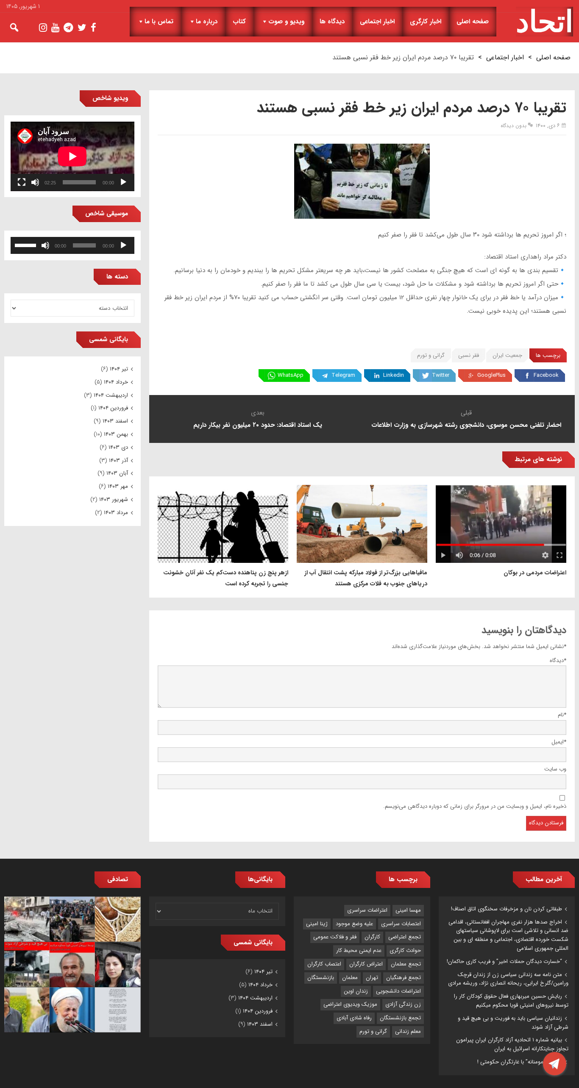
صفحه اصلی (473, 22)
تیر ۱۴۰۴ (119, 369)
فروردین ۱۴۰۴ (113, 407)
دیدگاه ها (332, 22)
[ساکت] (35, 182)
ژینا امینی (317, 923)
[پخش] (123, 182)
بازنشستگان (320, 977)
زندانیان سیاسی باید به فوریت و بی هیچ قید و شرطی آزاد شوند (513, 1023)
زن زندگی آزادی (403, 1004)
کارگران (372, 936)
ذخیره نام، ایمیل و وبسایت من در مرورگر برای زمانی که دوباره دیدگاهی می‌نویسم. (474, 806)
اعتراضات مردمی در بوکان (535, 572)
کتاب (239, 22)
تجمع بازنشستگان (400, 1017)
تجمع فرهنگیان (403, 977)
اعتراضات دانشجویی (398, 991)
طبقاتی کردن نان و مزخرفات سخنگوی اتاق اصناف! (506, 908)
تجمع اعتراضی (404, 936)
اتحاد (544, 21)
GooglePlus (491, 375)
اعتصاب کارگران (324, 964)
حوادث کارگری (405, 950)
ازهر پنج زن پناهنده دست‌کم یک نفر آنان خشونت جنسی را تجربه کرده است (225, 578)
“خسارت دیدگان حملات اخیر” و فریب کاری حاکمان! (504, 961)
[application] (72, 156)
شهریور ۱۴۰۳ (113, 499)
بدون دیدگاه (513, 126)
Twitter (440, 375)
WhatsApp (290, 375)
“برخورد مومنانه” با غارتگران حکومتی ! (519, 1061)
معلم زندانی (408, 1031)
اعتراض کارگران (366, 964)
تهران (372, 977)
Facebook (546, 375)
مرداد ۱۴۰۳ (116, 512)
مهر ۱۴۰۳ (118, 486)
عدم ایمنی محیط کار (358, 950)
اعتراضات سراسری (367, 910)
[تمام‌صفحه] (21, 182)
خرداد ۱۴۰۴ (116, 382)
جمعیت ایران (507, 355)
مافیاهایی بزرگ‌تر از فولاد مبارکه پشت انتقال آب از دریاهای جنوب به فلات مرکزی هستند (365, 578)
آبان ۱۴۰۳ (117, 473)
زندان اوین (356, 991)
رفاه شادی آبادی (354, 1017)
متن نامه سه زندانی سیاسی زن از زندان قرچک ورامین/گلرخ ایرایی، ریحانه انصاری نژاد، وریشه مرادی (508, 979)
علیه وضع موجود (354, 923)
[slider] (27, 244)
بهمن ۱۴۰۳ (116, 434)
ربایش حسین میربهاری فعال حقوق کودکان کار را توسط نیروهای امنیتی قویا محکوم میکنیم (511, 1001)
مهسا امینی (408, 910)
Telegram (343, 375)
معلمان (350, 977)
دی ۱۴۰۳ (118, 447)
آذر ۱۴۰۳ (118, 460)
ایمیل (558, 741)
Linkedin (393, 375)
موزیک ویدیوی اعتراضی (350, 1004)
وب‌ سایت (555, 769)
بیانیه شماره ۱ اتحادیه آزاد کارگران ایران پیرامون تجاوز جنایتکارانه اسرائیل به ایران (512, 1044)
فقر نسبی (468, 355)
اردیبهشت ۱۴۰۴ (111, 395)
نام (562, 714)
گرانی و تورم (431, 355)
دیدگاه (558, 660)
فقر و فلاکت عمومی (334, 936)
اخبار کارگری (425, 22)
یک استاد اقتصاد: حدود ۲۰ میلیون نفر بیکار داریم (257, 425)
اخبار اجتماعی (377, 22)
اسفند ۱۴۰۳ (115, 421)
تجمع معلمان (406, 964)
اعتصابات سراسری (401, 923)
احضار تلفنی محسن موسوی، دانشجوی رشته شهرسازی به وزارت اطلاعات (466, 425)
